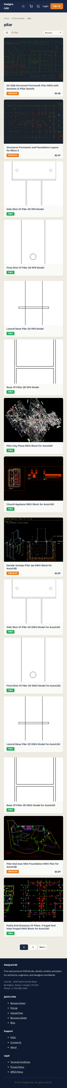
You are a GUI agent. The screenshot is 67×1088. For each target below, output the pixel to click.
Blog (12, 1022)
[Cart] (31, 6)
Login (45, 6)
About (13, 1047)
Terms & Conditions (20, 1062)
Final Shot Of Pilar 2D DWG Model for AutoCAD (33, 685)
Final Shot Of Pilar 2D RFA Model (25, 267)
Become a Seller (18, 1017)
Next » (43, 947)
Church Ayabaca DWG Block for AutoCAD (30, 504)
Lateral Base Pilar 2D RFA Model (25, 328)
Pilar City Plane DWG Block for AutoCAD (30, 445)
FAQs (13, 1037)
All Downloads (18, 18)
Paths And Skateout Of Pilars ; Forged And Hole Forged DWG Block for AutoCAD (31, 927)
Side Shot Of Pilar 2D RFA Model (25, 209)
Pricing (13, 1008)
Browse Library (18, 1003)
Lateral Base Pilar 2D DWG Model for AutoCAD (33, 744)
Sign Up (56, 6)
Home (6, 18)
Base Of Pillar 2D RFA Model (23, 387)
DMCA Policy (16, 1071)
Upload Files (16, 1013)
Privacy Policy (17, 1067)
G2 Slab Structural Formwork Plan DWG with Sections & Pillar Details (33, 87)
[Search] (38, 6)
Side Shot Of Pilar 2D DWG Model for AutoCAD (33, 627)
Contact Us (15, 1042)
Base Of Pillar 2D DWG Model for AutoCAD (31, 805)
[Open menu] (23, 6)
